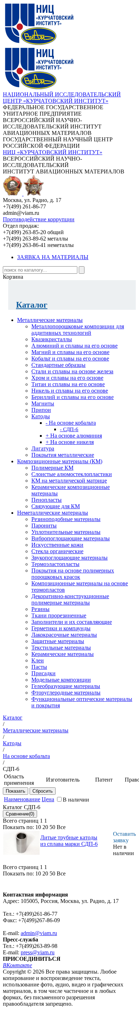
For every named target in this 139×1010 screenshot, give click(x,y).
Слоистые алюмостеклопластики (71, 474)
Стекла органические (57, 551)
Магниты (42, 403)
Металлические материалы (50, 320)
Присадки (43, 673)
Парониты (44, 525)
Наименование (22, 799)
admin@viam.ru (39, 933)
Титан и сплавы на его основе (68, 384)
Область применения (19, 779)
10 (38, 827)
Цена (48, 799)
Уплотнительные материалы (66, 532)
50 (52, 827)
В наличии (76, 800)
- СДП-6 (69, 429)
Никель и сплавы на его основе (69, 391)
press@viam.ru (38, 952)
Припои (41, 410)
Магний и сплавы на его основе (70, 352)
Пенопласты (46, 500)
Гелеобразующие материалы (65, 686)
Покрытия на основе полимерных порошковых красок (72, 573)
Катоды (40, 416)
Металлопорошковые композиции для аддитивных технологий (77, 329)
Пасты (39, 667)
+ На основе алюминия (74, 436)
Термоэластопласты (55, 564)
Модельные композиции (61, 680)
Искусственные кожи (57, 545)
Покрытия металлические (62, 455)
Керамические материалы (62, 654)
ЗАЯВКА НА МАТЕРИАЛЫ (52, 257)
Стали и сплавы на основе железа (72, 371)
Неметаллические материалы (52, 513)
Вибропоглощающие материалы (70, 538)
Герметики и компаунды (61, 628)
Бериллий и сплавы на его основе (72, 397)
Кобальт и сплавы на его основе (70, 358)
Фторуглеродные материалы (66, 693)
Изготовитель (62, 780)
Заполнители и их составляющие (71, 622)
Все (61, 827)
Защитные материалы (57, 641)
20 (45, 827)
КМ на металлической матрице (69, 481)
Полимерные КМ (52, 468)
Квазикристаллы (51, 339)
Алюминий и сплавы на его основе (74, 346)
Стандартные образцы (58, 365)
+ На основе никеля (70, 442)
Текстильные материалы (61, 648)
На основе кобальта (26, 756)
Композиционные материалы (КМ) (59, 461)
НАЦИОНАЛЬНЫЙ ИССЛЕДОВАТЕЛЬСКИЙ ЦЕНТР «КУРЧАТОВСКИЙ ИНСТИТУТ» (62, 97)
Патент (104, 780)
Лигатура (42, 448)
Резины (40, 609)
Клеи (37, 660)
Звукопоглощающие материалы (69, 558)
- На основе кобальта (71, 423)
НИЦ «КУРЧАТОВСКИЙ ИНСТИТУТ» (52, 152)
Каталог (31, 304)
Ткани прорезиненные (58, 615)
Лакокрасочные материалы (64, 635)
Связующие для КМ (55, 506)
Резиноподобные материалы (66, 519)
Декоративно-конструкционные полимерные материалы (70, 599)
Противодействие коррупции (38, 219)
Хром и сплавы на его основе (67, 378)
